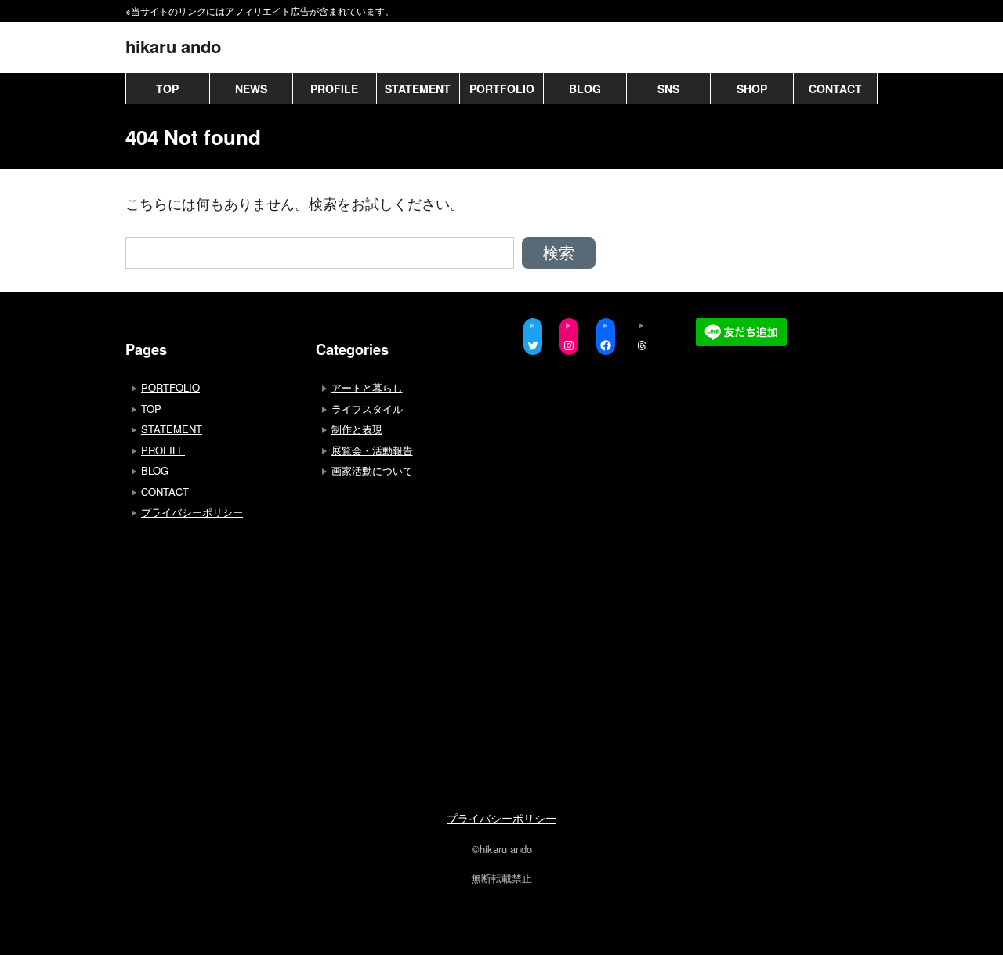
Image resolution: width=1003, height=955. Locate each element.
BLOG (585, 88)
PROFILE (334, 88)
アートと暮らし (367, 387)
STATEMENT (418, 88)
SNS (668, 88)
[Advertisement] (311, 672)
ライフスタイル (367, 408)
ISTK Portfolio (501, 939)
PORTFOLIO (501, 88)
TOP (167, 88)
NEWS (251, 88)
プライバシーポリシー (192, 512)
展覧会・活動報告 (372, 450)
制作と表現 (356, 428)
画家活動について (372, 470)
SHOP (752, 88)
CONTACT (835, 88)
